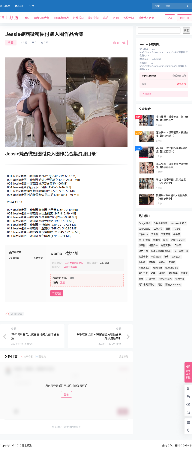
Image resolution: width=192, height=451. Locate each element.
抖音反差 (153, 245)
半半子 (176, 234)
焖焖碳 (142, 262)
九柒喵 (176, 228)
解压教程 (5, 5)
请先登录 (181, 84)
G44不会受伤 (160, 223)
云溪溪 (154, 234)
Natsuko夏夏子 (178, 223)
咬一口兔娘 (144, 240)
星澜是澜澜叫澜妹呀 (161, 251)
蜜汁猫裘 (173, 273)
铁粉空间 (179, 279)
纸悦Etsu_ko (171, 267)
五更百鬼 (165, 234)
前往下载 (120, 42)
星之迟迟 (143, 251)
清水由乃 (176, 256)
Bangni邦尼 (145, 223)
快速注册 (184, 17)
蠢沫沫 (184, 273)
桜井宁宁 (143, 256)
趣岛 (141, 279)
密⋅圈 (11, 42)
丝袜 (168, 228)
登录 (170, 17)
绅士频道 (26, 445)
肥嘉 (153, 273)
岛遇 (165, 240)
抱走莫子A (166, 245)
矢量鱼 (172, 262)
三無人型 (158, 228)
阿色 (160, 284)
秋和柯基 (157, 267)
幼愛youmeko (178, 240)
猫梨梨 (152, 262)
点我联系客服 (70, 267)
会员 (31, 5)
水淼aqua (156, 256)
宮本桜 (156, 240)
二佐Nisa (143, 234)
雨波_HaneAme (173, 284)
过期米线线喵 (165, 279)
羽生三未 (143, 273)
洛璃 (166, 256)
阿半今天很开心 (146, 284)
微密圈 (142, 245)
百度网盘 (56, 293)
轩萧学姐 (150, 279)
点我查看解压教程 (74, 263)
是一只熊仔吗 (181, 251)
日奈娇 (178, 245)
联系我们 (19, 5)
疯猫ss (162, 262)
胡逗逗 (162, 273)
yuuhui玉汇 (144, 228)
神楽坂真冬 (144, 267)
